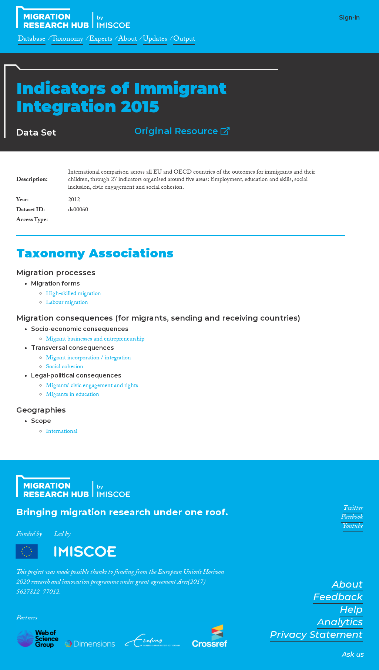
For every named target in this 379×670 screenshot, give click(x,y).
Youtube (353, 527)
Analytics (340, 622)
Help (351, 609)
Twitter (353, 509)
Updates (155, 40)
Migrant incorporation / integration (88, 358)
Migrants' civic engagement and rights (92, 386)
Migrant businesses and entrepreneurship (95, 340)
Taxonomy (67, 40)
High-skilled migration (73, 294)
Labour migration (67, 303)
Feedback (338, 597)
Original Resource (177, 131)
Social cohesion (64, 367)
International (61, 432)
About (127, 40)
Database (32, 40)
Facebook (352, 518)
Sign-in (349, 17)
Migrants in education (72, 395)
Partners (72, 552)
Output (184, 40)
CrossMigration (75, 17)
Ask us (353, 654)
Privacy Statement (316, 634)
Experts (100, 40)
